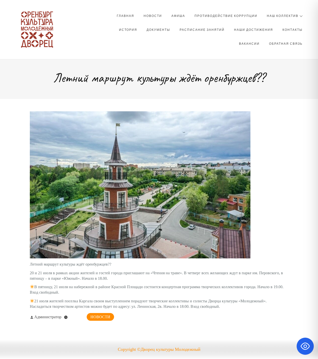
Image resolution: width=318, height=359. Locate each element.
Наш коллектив (282, 16)
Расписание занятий (202, 30)
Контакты (292, 30)
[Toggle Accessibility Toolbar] (305, 346)
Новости (153, 16)
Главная (125, 16)
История (128, 30)
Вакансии (249, 43)
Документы (158, 30)
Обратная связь (286, 43)
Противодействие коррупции (226, 16)
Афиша (178, 16)
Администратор (47, 317)
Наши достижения (253, 30)
